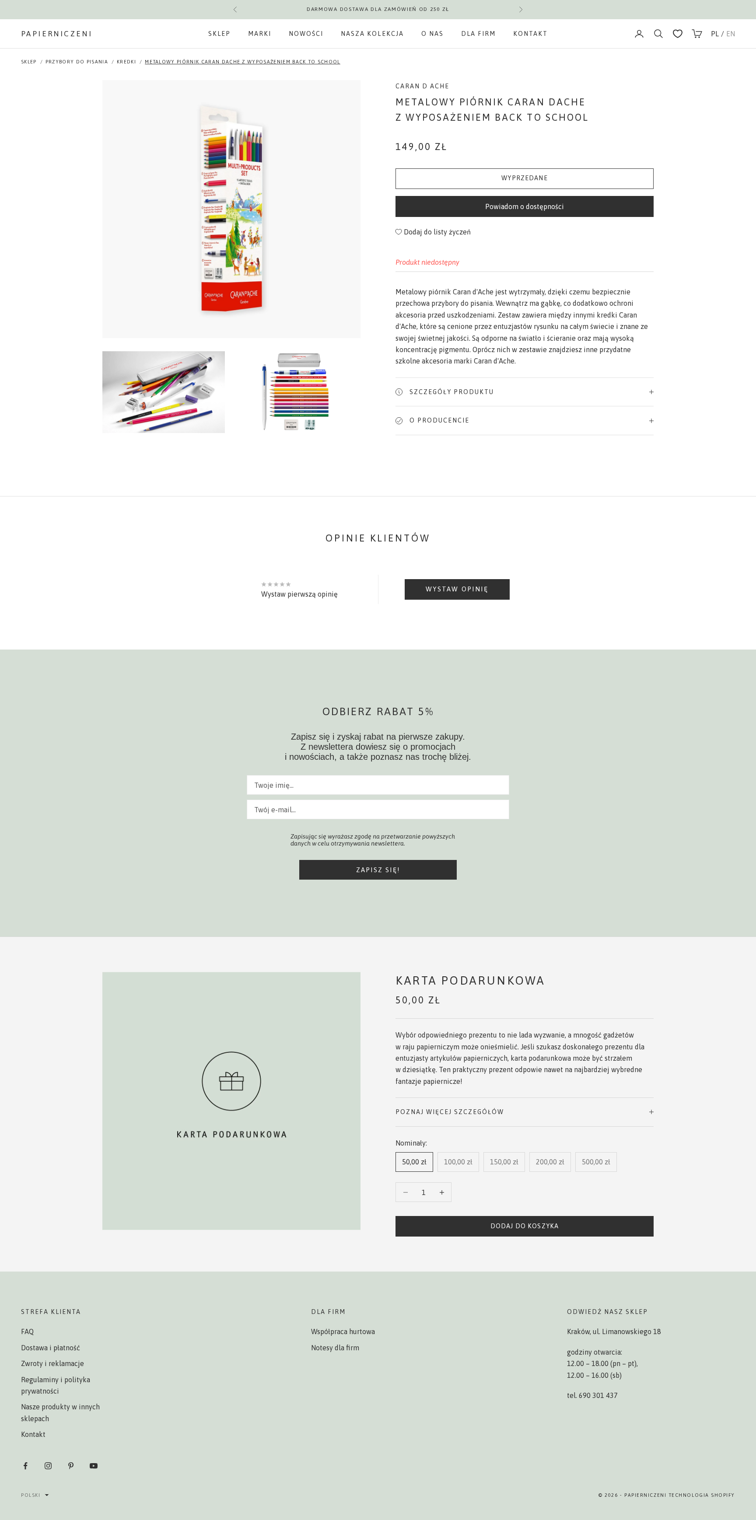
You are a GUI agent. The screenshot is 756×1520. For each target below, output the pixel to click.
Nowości (306, 33)
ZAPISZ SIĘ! (378, 870)
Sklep (219, 33)
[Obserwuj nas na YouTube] (93, 1465)
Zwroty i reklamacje (52, 1363)
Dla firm (478, 33)
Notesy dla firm (335, 1348)
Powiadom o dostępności (524, 206)
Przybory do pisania (77, 61)
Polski (30, 1495)
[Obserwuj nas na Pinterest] (70, 1465)
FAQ (27, 1331)
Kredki (126, 61)
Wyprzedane (524, 178)
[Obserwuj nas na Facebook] (25, 1465)
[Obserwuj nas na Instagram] (48, 1465)
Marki (259, 33)
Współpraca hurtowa (343, 1331)
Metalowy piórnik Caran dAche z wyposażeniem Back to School (242, 61)
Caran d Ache (422, 86)
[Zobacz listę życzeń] (677, 33)
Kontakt (530, 33)
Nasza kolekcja (372, 33)
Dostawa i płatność (50, 1348)
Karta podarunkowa (470, 980)
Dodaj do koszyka (524, 1226)
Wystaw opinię (457, 589)
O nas (432, 33)
